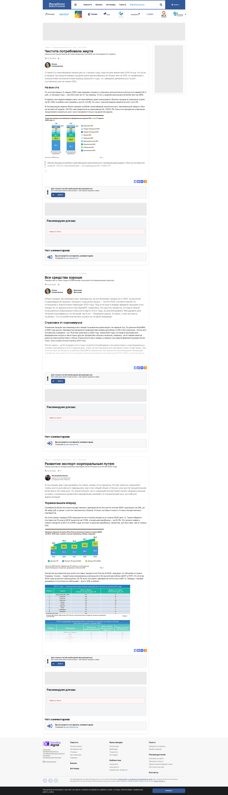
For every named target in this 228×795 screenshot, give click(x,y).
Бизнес (99, 5)
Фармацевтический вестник (61, 47)
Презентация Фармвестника (161, 764)
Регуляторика (76, 746)
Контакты (153, 772)
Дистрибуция (75, 755)
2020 (74, 47)
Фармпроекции (137, 5)
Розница (73, 752)
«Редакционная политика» (52, 757)
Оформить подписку (157, 746)
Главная (47, 47)
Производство (76, 749)
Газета (122, 5)
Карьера (73, 758)
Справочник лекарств (118, 770)
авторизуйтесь (72, 258)
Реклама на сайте (156, 758)
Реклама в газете (156, 761)
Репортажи (114, 746)
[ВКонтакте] (141, 181)
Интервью (113, 755)
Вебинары (113, 749)
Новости (88, 5)
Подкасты (113, 752)
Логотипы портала (156, 767)
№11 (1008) (82, 47)
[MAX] (138, 181)
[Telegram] (135, 181)
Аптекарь (111, 5)
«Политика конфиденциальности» (51, 750)
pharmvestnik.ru (159, 781)
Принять (168, 791)
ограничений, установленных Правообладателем (135, 779)
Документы (114, 767)
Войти (176, 5)
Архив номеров (155, 749)
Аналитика (113, 764)
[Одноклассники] (145, 181)
